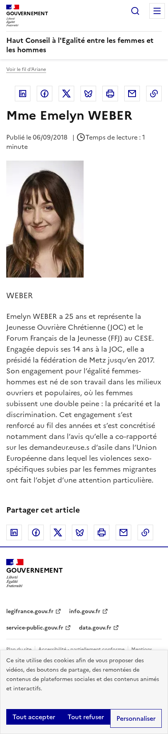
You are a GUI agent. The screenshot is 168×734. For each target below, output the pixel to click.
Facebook (44, 93)
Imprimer (110, 93)
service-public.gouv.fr (34, 628)
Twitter (66, 93)
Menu (157, 11)
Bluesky (88, 93)
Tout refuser (86, 717)
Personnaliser (135, 718)
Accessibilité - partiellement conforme (81, 649)
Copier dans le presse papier (154, 93)
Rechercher (135, 11)
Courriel (132, 93)
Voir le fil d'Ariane (26, 69)
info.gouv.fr (84, 611)
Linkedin (22, 93)
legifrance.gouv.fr (30, 611)
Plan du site (19, 649)
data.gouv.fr (95, 628)
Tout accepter (34, 717)
